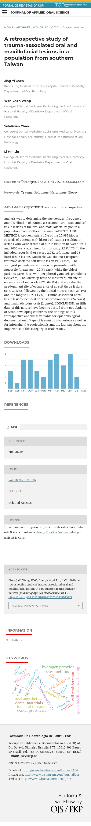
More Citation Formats (29, 605)
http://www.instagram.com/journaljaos (52, 774)
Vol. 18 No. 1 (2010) (46, 27)
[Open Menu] (4, 12)
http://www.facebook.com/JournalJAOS (50, 770)
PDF (13, 427)
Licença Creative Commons (53, 532)
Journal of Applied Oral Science (40, 12)
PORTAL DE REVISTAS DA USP (23, 5)
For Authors (14, 640)
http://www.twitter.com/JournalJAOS (46, 779)
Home (8, 27)
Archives (23, 27)
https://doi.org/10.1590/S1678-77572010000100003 (48, 182)
